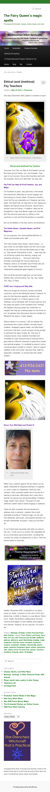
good (21, 640)
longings (36, 640)
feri (9, 637)
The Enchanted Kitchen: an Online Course (21, 704)
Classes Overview (30, 48)
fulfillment (40, 637)
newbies (23, 645)
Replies (29, 652)
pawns (39, 645)
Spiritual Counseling (11, 53)
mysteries (37, 642)
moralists (28, 642)
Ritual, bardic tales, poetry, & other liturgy (21, 680)
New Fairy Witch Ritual (13, 698)
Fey (12, 637)
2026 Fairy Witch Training (14, 707)
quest (28, 647)
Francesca (28, 90)
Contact (29, 64)
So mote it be (24, 649)
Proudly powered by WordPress (25, 787)
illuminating (27, 640)
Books (6, 64)
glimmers (14, 640)
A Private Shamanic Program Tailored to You (20, 59)
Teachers (40, 649)
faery (43, 635)
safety (10, 649)
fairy (5, 637)
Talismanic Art (10, 683)
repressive (41, 647)
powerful (12, 647)
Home (6, 48)
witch (21, 652)
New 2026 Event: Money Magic (16, 701)
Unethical (7, 652)
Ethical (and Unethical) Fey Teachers (19, 83)
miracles (16, 642)
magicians (8, 642)
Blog (14, 64)
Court (23, 635)
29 (43, 82)
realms (33, 647)
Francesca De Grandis (27, 637)
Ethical (28, 635)
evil (33, 635)
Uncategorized (10, 685)
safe (5, 649)
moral (22, 642)
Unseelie (15, 652)
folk (16, 637)
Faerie (37, 635)
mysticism (15, 645)
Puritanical (21, 647)
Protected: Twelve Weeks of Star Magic (20, 695)
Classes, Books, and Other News (17, 671)
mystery (7, 645)
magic (42, 640)
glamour (7, 640)
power (6, 647)
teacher (33, 649)
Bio (21, 64)
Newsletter (16, 48)
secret (16, 649)
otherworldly (31, 645)
